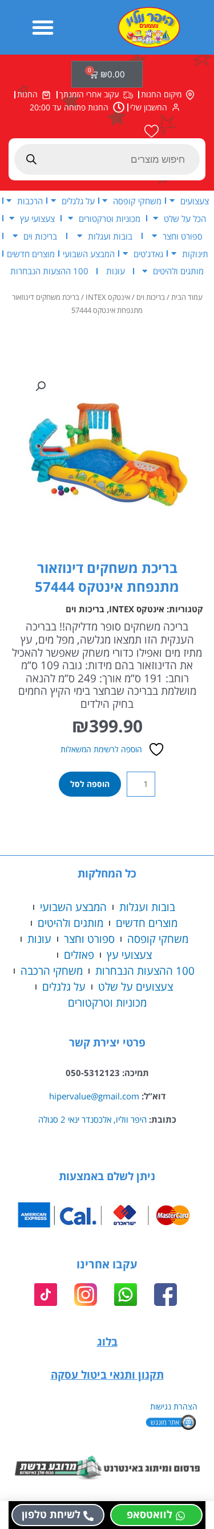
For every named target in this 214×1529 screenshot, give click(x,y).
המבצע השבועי (89, 253)
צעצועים (194, 201)
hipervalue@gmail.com (94, 1096)
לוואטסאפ (149, 1514)
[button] (43, 27)
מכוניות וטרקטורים (109, 218)
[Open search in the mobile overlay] (107, 159)
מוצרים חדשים (31, 253)
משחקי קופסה (137, 201)
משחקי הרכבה (52, 970)
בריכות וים (40, 236)
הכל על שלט (185, 218)
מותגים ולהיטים (178, 271)
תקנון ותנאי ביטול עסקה (107, 1374)
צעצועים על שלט (135, 986)
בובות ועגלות (110, 236)
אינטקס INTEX (108, 297)
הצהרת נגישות (173, 1406)
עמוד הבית (187, 297)
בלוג (107, 1341)
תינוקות (195, 253)
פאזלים (79, 954)
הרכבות (30, 201)
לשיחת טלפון (51, 1514)
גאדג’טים (148, 253)
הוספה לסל (90, 783)
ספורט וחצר (183, 236)
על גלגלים (78, 201)
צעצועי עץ (37, 218)
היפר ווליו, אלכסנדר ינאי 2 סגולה (92, 1119)
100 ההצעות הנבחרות (49, 271)
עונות (115, 271)
